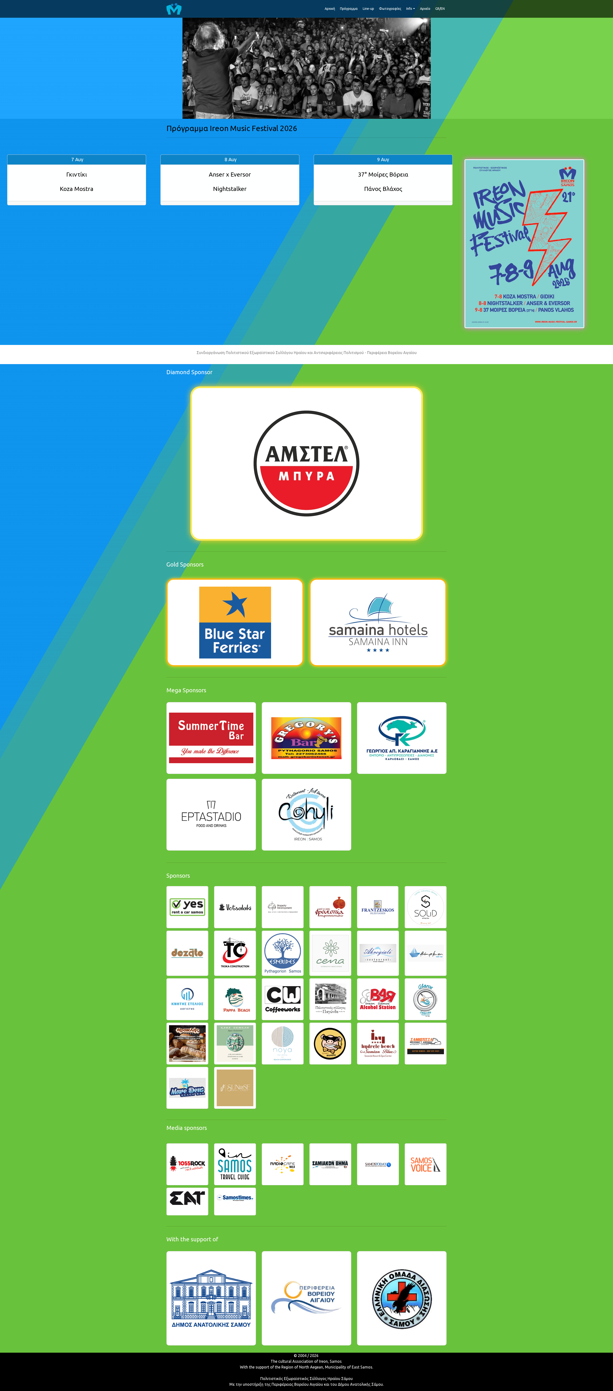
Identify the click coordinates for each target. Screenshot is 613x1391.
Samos (336, 1361)
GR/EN (440, 9)
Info (409, 9)
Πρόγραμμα (349, 9)
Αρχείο (425, 9)
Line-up (368, 9)
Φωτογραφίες (390, 9)
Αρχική (330, 9)
